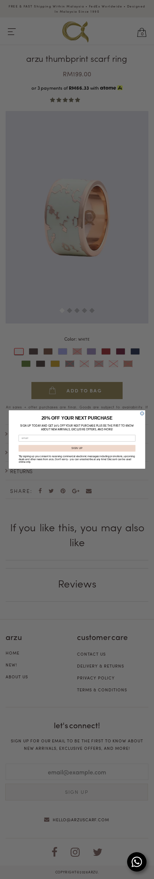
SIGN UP (77, 448)
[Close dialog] (142, 413)
